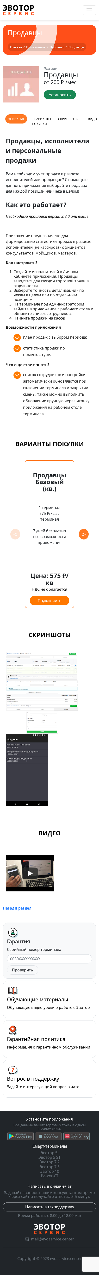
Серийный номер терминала (34, 949)
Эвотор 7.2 (50, 1162)
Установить (60, 94)
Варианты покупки (41, 121)
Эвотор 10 (49, 1171)
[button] (84, 534)
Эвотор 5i (49, 1152)
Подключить (50, 600)
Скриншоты (68, 119)
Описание (16, 119)
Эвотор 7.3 (50, 1166)
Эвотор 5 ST (49, 1157)
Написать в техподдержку (49, 1206)
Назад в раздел (17, 908)
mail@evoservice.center (52, 1239)
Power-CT (49, 1176)
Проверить (22, 970)
